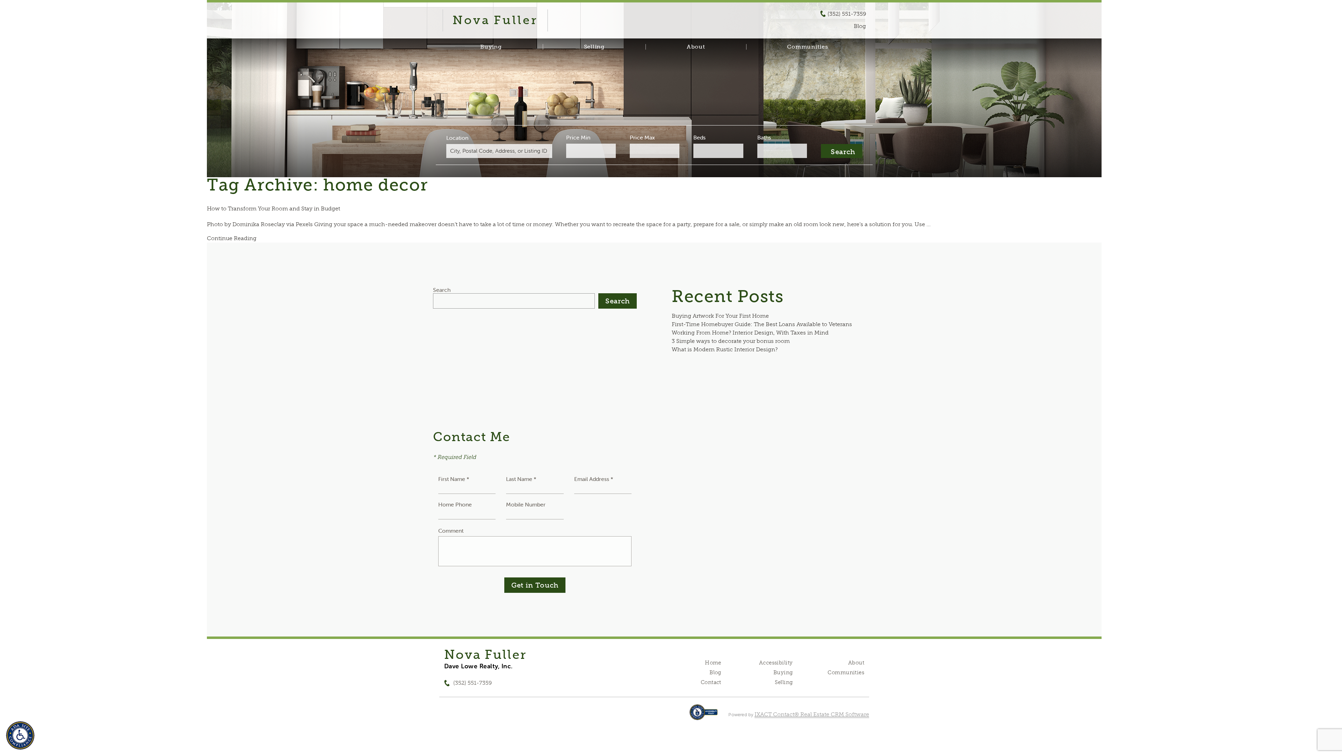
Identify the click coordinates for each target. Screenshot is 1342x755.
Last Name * (521, 478)
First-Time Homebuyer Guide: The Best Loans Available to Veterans (762, 324)
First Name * (453, 478)
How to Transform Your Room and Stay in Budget (273, 208)
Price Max (642, 137)
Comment (450, 530)
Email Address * (593, 478)
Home (713, 663)
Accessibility (776, 663)
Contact (711, 682)
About (696, 47)
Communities (807, 47)
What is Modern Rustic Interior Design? (725, 349)
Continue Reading (232, 238)
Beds (699, 137)
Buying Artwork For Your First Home (720, 315)
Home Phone (455, 504)
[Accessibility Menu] (20, 735)
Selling (594, 47)
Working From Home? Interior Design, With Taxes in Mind (750, 332)
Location (457, 137)
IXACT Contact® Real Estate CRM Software (812, 714)
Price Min (578, 137)
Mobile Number (526, 504)
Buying (491, 47)
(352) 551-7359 (847, 14)
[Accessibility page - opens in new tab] (703, 715)
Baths (764, 137)
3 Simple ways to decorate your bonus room (731, 341)
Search (441, 289)
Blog (715, 672)
